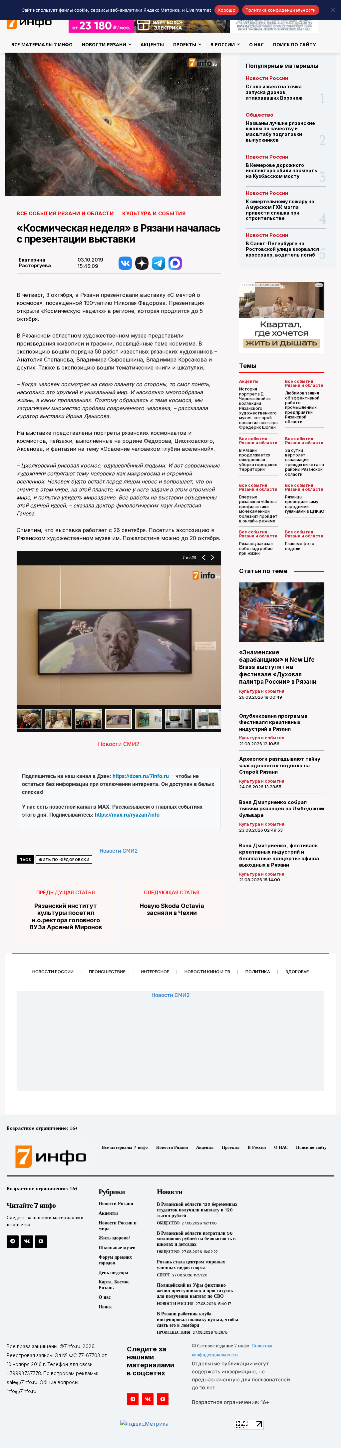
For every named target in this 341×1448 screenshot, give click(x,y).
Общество (259, 114)
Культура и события (153, 213)
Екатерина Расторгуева (35, 262)
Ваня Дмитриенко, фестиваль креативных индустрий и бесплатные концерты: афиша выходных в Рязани (279, 855)
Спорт (163, 1275)
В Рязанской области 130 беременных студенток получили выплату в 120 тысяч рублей (197, 1209)
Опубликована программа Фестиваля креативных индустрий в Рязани (273, 722)
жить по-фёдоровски (64, 859)
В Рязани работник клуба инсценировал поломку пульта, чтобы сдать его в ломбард (197, 1319)
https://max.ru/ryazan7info (127, 815)
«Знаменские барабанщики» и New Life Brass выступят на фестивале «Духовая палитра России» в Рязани (278, 667)
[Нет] (332, 10)
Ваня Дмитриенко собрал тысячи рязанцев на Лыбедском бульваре (281, 808)
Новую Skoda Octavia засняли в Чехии (172, 909)
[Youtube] (41, 1241)
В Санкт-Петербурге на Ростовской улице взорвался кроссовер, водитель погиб (282, 249)
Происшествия (173, 1332)
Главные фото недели (299, 546)
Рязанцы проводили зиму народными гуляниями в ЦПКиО (304, 504)
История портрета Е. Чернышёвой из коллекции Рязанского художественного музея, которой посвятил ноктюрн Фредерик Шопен (258, 408)
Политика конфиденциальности (280, 10)
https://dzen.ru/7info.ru (141, 776)
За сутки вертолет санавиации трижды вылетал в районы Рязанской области (304, 462)
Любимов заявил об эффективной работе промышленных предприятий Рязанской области (302, 407)
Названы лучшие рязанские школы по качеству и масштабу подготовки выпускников (280, 131)
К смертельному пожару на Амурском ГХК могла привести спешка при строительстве (280, 210)
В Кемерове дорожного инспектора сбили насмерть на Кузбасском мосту (281, 170)
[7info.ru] (44, 1156)
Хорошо (226, 10)
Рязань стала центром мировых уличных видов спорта (191, 1264)
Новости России (267, 78)
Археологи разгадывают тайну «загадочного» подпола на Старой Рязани (279, 765)
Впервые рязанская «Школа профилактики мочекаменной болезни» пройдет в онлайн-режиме (258, 508)
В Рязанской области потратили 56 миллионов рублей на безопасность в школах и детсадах (196, 1238)
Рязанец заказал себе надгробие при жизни (256, 548)
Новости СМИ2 (118, 744)
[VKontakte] (27, 1241)
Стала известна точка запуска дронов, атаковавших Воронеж (274, 92)
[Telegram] (13, 1241)
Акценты (248, 381)
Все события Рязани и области (65, 213)
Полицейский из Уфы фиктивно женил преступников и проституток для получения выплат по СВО (195, 1290)
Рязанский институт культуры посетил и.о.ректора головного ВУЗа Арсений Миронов (66, 916)
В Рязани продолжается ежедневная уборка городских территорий (258, 460)
